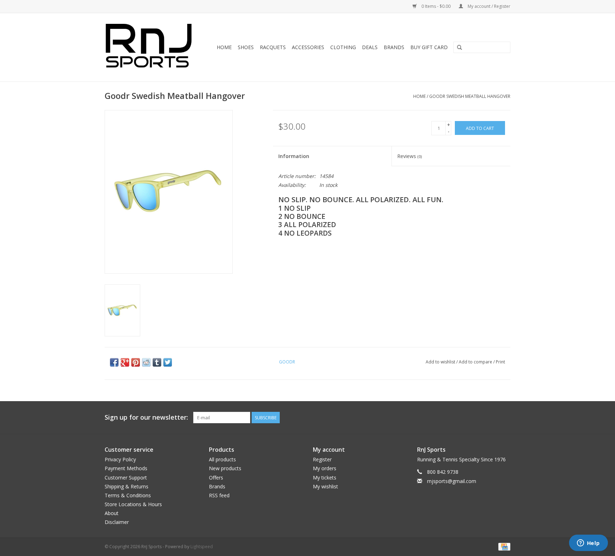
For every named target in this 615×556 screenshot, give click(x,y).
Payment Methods (126, 468)
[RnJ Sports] (151, 47)
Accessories (308, 47)
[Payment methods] (503, 546)
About (112, 513)
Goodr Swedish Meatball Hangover (469, 96)
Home (224, 47)
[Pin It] (135, 362)
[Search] (459, 48)
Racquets (273, 47)
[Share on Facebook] (114, 362)
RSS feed (219, 495)
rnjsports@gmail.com (451, 481)
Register (322, 459)
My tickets (324, 477)
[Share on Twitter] (167, 362)
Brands (394, 47)
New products (225, 468)
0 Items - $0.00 (436, 6)
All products (222, 459)
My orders (324, 468)
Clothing (343, 47)
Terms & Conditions (128, 495)
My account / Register (488, 6)
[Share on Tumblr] (157, 362)
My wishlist (325, 486)
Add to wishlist (440, 362)
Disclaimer (117, 522)
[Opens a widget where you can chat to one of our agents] (588, 543)
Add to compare (476, 362)
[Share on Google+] (125, 362)
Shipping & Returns (126, 486)
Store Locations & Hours (133, 504)
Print (500, 362)
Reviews (409, 156)
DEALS (370, 47)
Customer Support (126, 477)
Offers (216, 477)
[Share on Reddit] (146, 362)
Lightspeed (201, 547)
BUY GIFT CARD (429, 47)
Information (293, 156)
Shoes (246, 47)
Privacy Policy (120, 459)
